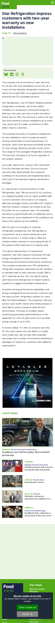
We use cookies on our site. (28, 596)
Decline (26, 614)
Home (4, 619)
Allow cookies (26, 607)
